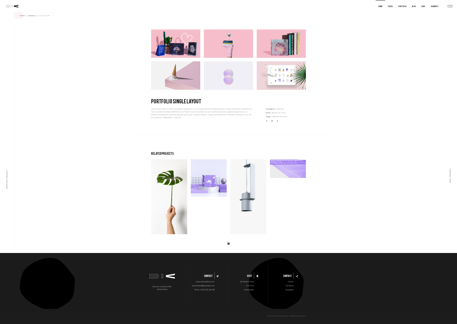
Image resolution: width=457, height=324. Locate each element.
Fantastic (275, 116)
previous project (7, 179)
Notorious (287, 169)
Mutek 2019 (208, 178)
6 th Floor (250, 286)
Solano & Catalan (169, 197)
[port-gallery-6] (281, 75)
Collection (31, 16)
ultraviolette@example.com (203, 286)
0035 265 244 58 (207, 290)
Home (22, 16)
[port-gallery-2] (228, 43)
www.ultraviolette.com (205, 281)
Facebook (290, 286)
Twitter (291, 281)
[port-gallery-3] (281, 43)
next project (450, 175)
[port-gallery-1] (175, 43)
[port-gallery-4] (175, 75)
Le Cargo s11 (248, 197)
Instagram (289, 290)
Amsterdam (249, 290)
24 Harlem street (247, 281)
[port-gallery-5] (228, 75)
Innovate (283, 116)
